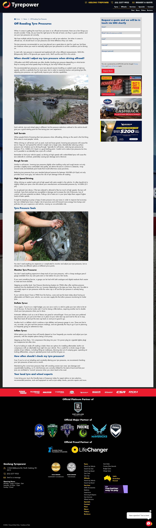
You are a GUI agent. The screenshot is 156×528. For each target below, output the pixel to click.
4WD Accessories (89, 488)
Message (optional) (107, 51)
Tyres (116, 7)
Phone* (112, 33)
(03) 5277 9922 (122, 2)
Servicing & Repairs (90, 495)
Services (133, 7)
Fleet (132, 10)
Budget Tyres (107, 469)
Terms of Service (113, 66)
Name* (104, 27)
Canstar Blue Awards (109, 466)
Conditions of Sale (25, 525)
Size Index (106, 464)
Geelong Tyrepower (98, 2)
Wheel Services (89, 499)
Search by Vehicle (89, 466)
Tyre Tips (86, 476)
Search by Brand (89, 471)
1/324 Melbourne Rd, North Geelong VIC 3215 (22, 469)
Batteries (86, 490)
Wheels (124, 7)
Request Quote (108, 71)
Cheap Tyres (107, 471)
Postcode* (105, 45)
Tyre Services (88, 497)
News (138, 10)
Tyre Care (87, 473)
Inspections (87, 492)
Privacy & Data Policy (14, 525)
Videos (143, 10)
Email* (104, 39)
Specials (142, 7)
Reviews (150, 10)
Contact (150, 7)
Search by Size (88, 469)
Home (18, 19)
